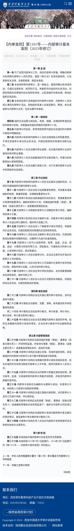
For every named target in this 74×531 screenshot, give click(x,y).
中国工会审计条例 (20, 465)
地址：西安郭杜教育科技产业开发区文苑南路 (28, 497)
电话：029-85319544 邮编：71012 (25, 502)
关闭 (67, 472)
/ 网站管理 (54, 525)
